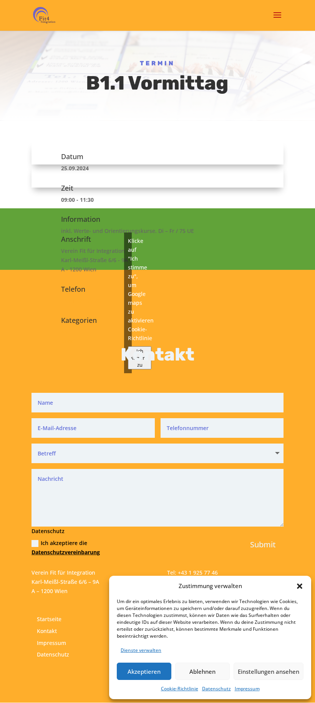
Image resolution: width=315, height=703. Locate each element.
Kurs (67, 341)
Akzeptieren (144, 671)
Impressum (247, 688)
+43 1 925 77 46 (81, 300)
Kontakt (47, 631)
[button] (299, 586)
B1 (64, 332)
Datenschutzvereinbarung (66, 552)
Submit (263, 544)
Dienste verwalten (141, 650)
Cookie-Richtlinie (179, 688)
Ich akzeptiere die (66, 547)
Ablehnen (202, 671)
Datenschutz (216, 688)
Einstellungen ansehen (268, 671)
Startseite (49, 619)
